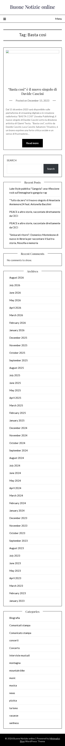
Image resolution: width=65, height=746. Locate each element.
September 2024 (18, 450)
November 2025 (18, 345)
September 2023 (18, 540)
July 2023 (14, 555)
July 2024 (14, 465)
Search (11, 160)
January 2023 (16, 600)
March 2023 (16, 585)
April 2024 (15, 488)
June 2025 (15, 382)
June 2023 (15, 563)
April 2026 (15, 307)
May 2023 (15, 570)
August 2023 (16, 548)
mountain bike (17, 670)
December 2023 (18, 517)
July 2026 (14, 285)
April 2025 (15, 397)
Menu (58, 18)
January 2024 (16, 510)
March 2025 (16, 405)
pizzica (13, 700)
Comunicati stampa (19, 625)
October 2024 (17, 442)
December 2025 (18, 337)
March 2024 (16, 495)
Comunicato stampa (20, 632)
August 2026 (16, 277)
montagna (14, 662)
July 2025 (14, 375)
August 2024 (16, 457)
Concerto (14, 647)
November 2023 (18, 525)
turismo (13, 708)
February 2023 (17, 593)
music (12, 677)
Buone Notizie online (32, 7)
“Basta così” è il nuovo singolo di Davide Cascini (32, 91)
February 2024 (17, 503)
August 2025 (16, 367)
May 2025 (15, 390)
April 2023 (15, 578)
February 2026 (17, 322)
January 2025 (16, 420)
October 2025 (17, 352)
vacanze (13, 715)
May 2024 (15, 480)
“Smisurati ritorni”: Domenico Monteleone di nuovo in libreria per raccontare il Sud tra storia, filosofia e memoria (33, 238)
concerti (13, 640)
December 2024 (18, 427)
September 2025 (18, 360)
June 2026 (15, 292)
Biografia (14, 617)
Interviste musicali (19, 655)
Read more (32, 143)
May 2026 (15, 300)
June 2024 (15, 472)
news (12, 693)
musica (13, 685)
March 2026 (16, 315)
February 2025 (17, 412)
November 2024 (18, 435)
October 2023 (17, 533)
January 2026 (16, 330)
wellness (14, 722)
